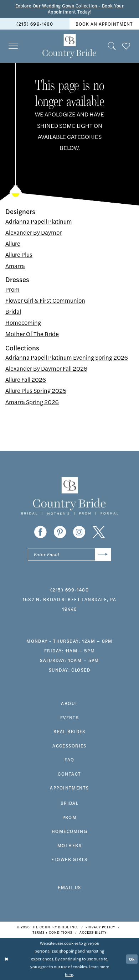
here (69, 974)
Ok (132, 959)
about (69, 703)
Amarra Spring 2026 (32, 401)
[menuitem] (35, 24)
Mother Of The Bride (32, 333)
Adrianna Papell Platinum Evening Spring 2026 (66, 357)
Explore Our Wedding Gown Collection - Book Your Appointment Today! (69, 8)
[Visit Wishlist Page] (126, 46)
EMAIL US (69, 887)
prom (69, 817)
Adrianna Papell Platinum (38, 221)
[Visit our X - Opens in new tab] (99, 532)
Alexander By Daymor (33, 232)
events (69, 717)
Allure (12, 243)
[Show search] (112, 46)
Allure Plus (18, 254)
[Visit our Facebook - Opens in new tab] (40, 532)
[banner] (70, 46)
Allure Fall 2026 (25, 379)
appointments (69, 787)
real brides (69, 731)
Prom (12, 289)
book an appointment (104, 24)
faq (69, 759)
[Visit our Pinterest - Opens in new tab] (60, 532)
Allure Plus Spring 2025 (35, 390)
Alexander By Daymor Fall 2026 (46, 368)
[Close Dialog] (6, 958)
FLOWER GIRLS (69, 859)
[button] (13, 46)
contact (69, 774)
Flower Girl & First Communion (45, 300)
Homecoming (23, 322)
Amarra (15, 265)
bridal (70, 803)
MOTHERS (69, 845)
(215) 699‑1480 (34, 24)
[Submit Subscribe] (103, 554)
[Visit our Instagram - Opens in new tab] (79, 532)
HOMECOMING (69, 831)
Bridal (13, 311)
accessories (69, 745)
